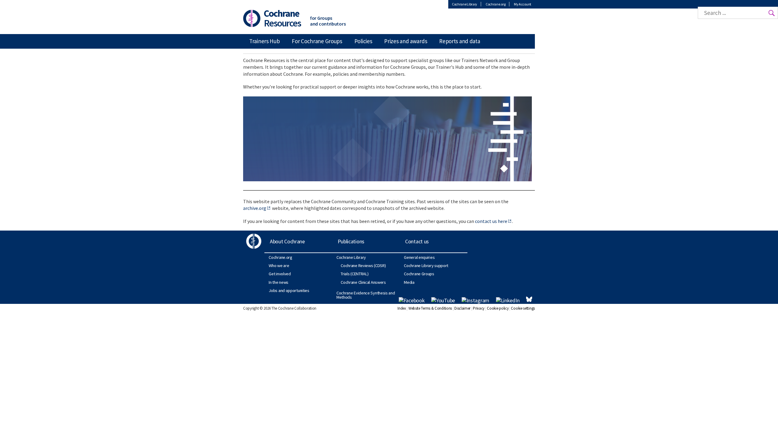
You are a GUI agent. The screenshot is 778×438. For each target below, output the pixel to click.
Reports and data (459, 41)
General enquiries (419, 257)
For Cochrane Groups (317, 41)
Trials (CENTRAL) (354, 273)
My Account (522, 4)
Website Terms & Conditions (430, 308)
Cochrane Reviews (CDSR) (363, 265)
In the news (278, 282)
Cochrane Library (464, 4)
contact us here (491, 221)
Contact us (417, 241)
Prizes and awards (405, 41)
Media (409, 282)
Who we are (279, 265)
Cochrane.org (495, 4)
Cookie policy (497, 308)
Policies (363, 41)
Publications (351, 241)
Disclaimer (462, 308)
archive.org (254, 208)
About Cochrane (287, 241)
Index (402, 308)
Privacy (478, 308)
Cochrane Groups (419, 273)
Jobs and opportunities (289, 290)
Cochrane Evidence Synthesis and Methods (365, 295)
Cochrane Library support (426, 265)
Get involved (280, 273)
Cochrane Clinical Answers (363, 282)
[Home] (251, 18)
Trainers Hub (264, 41)
